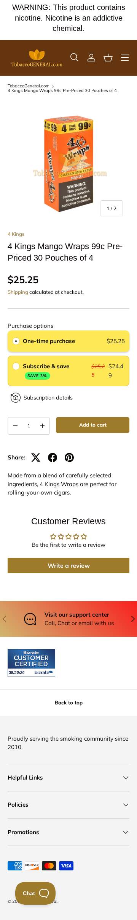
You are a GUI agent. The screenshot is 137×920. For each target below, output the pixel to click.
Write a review (69, 565)
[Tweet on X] (35, 457)
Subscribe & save (47, 370)
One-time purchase (49, 341)
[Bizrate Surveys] (18, 672)
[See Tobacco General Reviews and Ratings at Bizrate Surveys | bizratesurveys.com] (31, 663)
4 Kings (16, 234)
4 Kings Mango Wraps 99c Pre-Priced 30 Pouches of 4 (62, 91)
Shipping (18, 292)
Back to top (69, 702)
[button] (108, 57)
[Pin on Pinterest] (69, 457)
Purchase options (30, 325)
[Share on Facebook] (52, 457)
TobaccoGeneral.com (28, 86)
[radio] (16, 341)
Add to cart (93, 425)
